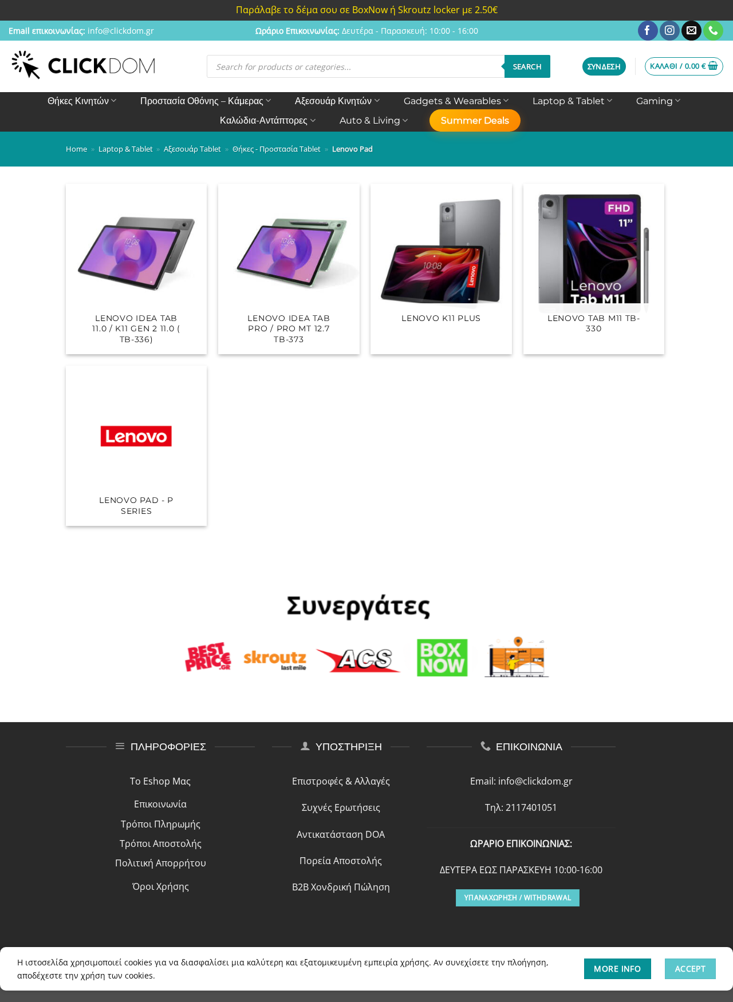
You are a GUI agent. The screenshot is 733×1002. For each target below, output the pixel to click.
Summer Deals (475, 120)
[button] (604, 66)
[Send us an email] (691, 31)
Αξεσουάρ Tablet (192, 149)
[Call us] (713, 31)
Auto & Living (370, 120)
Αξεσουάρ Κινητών (333, 101)
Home (76, 149)
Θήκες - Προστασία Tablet (276, 149)
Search (527, 66)
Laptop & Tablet (569, 101)
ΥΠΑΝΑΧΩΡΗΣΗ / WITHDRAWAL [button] (517, 897)
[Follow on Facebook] (648, 31)
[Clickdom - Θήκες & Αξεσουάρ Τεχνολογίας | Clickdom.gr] (84, 66)
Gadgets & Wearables (452, 101)
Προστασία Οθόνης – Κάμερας (201, 101)
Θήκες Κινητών (78, 101)
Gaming (654, 101)
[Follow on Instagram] (670, 31)
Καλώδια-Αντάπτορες (264, 120)
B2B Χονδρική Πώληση (341, 887)
